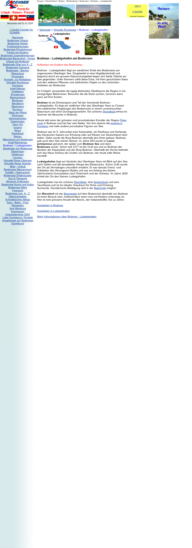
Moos (17, 130)
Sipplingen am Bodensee (17, 148)
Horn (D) (18, 124)
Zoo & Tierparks (17, 178)
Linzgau (17, 157)
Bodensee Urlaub (17, 40)
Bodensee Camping (17, 67)
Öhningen (17, 115)
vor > (137, 5)
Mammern (18, 106)
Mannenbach (18, 97)
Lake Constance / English (18, 217)
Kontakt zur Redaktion (17, 79)
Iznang (18, 127)
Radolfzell (17, 133)
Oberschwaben (18, 196)
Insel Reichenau (17, 142)
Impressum (17, 211)
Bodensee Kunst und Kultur (18, 184)
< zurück (137, 11)
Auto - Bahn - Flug (17, 202)
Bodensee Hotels (18, 43)
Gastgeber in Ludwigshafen (53, 210)
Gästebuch (17, 223)
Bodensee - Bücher (17, 70)
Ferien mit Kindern (18, 52)
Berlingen (17, 100)
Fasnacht (17, 190)
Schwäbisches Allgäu (17, 199)
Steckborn (18, 103)
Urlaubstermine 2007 (17, 214)
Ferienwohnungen (17, 46)
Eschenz (18, 109)
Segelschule (101, 182)
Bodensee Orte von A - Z (17, 64)
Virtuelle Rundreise (17, 82)
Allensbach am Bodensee (18, 139)
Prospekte (18, 76)
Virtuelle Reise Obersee (18, 160)
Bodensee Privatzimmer (18, 49)
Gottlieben (18, 91)
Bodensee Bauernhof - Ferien (17, 58)
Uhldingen (18, 154)
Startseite (17, 37)
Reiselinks (18, 205)
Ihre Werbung (18, 208)
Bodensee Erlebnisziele (18, 175)
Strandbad (109, 111)
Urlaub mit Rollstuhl (17, 61)
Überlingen (17, 151)
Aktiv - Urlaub (18, 166)
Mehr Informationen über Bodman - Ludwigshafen (66, 216)
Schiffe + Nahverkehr (17, 172)
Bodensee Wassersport (18, 169)
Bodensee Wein (17, 187)
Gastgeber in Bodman (50, 205)
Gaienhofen (18, 121)
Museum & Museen (17, 181)
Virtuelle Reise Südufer (17, 163)
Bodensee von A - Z (17, 193)
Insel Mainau (17, 88)
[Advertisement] (164, 95)
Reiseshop (17, 73)
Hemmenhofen (17, 118)
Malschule (100, 188)
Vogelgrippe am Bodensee (17, 220)
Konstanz (17, 85)
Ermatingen (18, 94)
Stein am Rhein (18, 112)
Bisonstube (70, 193)
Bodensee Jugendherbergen (18, 55)
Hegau (18, 136)
